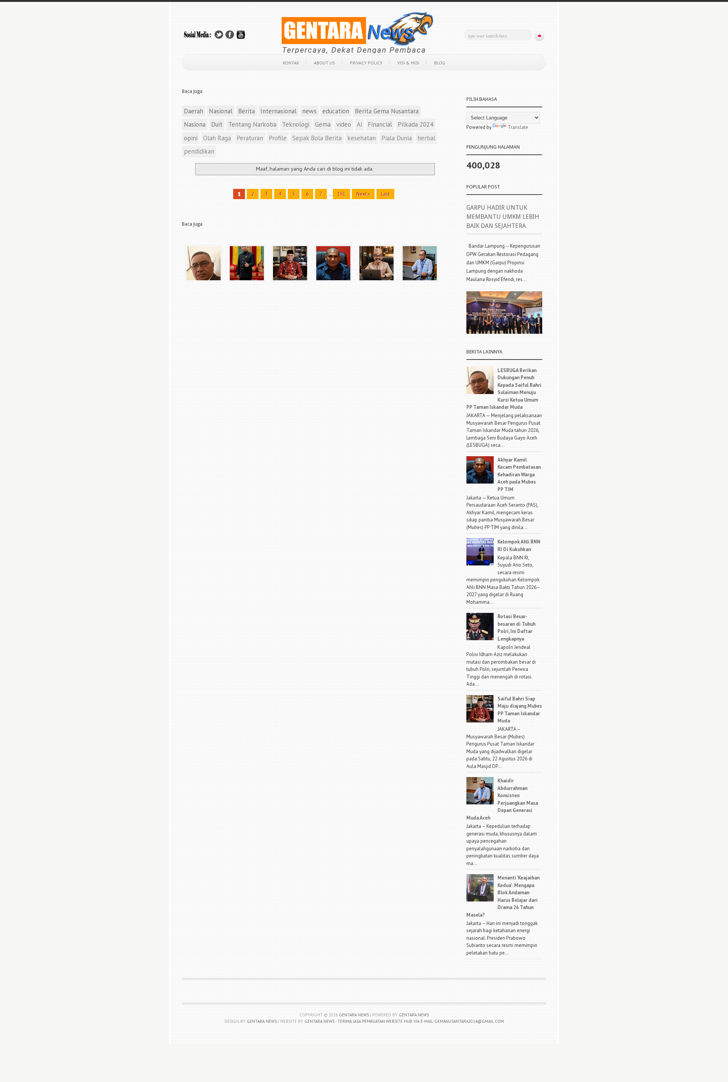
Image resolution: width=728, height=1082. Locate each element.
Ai (359, 124)
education (335, 111)
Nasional (220, 111)
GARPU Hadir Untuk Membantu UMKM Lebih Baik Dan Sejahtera (502, 216)
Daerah (193, 111)
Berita (246, 111)
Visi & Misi (408, 63)
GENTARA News (414, 1015)
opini (191, 138)
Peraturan (250, 138)
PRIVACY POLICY (366, 63)
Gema (323, 124)
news (309, 111)
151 (341, 194)
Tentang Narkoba (252, 124)
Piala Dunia (396, 138)
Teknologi (295, 124)
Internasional (278, 111)
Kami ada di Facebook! (229, 34)
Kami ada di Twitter (218, 34)
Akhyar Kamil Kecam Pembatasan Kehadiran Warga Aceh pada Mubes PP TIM (519, 475)
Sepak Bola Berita (317, 138)
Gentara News (354, 1015)
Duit (217, 124)
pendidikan (199, 151)
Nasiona (195, 124)
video (343, 124)
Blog (439, 63)
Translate (518, 127)
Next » (363, 194)
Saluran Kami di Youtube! (240, 34)
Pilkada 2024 (415, 124)
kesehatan (361, 138)
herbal (426, 138)
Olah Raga (217, 138)
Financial (380, 124)
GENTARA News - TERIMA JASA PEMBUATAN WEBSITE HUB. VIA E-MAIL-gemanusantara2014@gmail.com (404, 1021)
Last (385, 194)
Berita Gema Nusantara (387, 111)
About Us (324, 63)
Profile (278, 138)
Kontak (291, 63)
